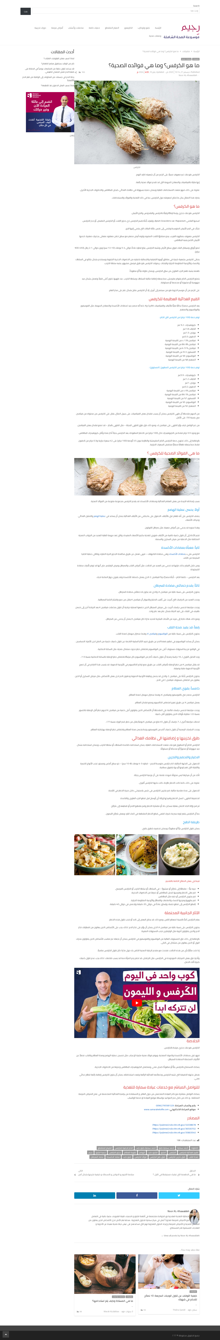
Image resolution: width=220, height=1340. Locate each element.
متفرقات (196, 59)
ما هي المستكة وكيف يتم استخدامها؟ (112, 1300)
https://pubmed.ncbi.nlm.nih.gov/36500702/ (174, 1129)
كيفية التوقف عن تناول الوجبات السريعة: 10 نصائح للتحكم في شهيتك (170, 1297)
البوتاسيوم (162, 634)
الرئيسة (158, 28)
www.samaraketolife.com (156, 1109)
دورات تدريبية (40, 28)
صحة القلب (193, 1157)
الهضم (142, 1152)
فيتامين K (151, 634)
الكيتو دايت (153, 1152)
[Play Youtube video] (137, 1003)
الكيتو (163, 1152)
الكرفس (172, 1152)
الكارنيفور (128, 28)
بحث (25, 11)
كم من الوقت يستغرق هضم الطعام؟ (57, 63)
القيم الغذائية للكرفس (188, 1152)
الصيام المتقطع (112, 28)
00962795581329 (165, 1105)
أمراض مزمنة (57, 28)
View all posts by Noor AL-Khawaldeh (180, 1235)
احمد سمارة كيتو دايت (146, 1148)
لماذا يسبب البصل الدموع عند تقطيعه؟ (57, 85)
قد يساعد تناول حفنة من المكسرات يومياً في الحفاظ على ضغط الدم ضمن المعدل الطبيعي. (49, 70)
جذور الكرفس (115, 1152)
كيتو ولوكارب (144, 28)
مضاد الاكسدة (113, 1157)
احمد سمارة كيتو (166, 1148)
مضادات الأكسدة (177, 554)
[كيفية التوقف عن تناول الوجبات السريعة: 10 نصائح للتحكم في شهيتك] (169, 1256)
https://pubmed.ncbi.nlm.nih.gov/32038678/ (174, 1125)
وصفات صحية (155, 36)
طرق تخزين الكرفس (176, 1157)
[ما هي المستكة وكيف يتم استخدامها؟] (105, 1256)
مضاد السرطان (97, 1157)
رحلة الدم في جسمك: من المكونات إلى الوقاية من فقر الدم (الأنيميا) (48, 78)
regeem (194, 1148)
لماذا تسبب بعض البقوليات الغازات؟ (59, 58)
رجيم (90, 1152)
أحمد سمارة (182, 1148)
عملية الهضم (99, 516)
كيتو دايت (127, 1157)
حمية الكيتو (101, 1152)
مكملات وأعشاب (76, 28)
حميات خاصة (94, 28)
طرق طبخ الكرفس (157, 1157)
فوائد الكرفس (140, 1157)
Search (196, 6)
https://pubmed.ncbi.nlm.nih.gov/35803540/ (174, 1132)
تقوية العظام (130, 1152)
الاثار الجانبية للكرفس (124, 1148)
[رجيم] (182, 32)
